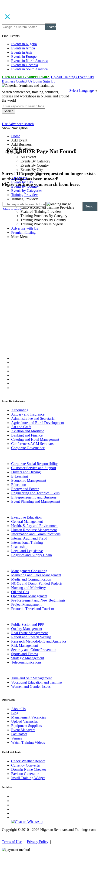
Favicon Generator (25, 774)
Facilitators (19, 734)
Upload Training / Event (69, 77)
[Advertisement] (50, 282)
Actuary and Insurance (27, 414)
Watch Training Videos (28, 742)
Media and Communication (31, 579)
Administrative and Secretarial (33, 418)
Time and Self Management (31, 678)
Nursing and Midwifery (28, 588)
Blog (14, 713)
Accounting (19, 410)
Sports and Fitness (24, 654)
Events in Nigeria (24, 44)
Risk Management (24, 645)
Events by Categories (26, 191)
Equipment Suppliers (26, 726)
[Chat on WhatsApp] (27, 822)
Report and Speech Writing (31, 637)
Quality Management (26, 629)
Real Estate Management (29, 633)
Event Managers (23, 730)
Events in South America (29, 69)
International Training (27, 542)
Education (18, 485)
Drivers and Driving (26, 472)
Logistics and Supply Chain (31, 555)
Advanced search (12, 209)
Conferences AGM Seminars (32, 444)
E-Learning (19, 476)
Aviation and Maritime (27, 431)
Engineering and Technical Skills (35, 493)
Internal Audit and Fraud (29, 538)
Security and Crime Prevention (33, 650)
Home (15, 136)
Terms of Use (12, 842)
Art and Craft (21, 427)
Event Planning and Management (35, 501)
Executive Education (26, 517)
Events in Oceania (24, 65)
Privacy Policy (37, 842)
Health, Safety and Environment (34, 526)
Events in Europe (24, 56)
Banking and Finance (27, 435)
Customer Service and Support (33, 468)
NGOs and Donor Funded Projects (36, 583)
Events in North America (29, 61)
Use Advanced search (18, 124)
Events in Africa (23, 48)
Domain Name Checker (28, 769)
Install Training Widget (28, 778)
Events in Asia (21, 52)
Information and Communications (35, 534)
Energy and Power (25, 489)
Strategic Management (27, 658)
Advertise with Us (24, 228)
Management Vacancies (28, 717)
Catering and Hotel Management (35, 439)
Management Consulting (29, 571)
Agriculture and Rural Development (37, 423)
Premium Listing (23, 232)
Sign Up (49, 81)
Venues (16, 738)
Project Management (26, 604)
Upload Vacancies (24, 721)
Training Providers (24, 195)
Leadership (19, 547)
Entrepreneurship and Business (34, 497)
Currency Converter (25, 765)
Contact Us (24, 81)
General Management (27, 521)
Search (51, 27)
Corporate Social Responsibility (34, 464)
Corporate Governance (28, 448)
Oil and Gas (20, 592)
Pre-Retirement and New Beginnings (38, 600)
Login (37, 81)
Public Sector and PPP (27, 624)
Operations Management (29, 596)
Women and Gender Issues (30, 686)
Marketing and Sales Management (36, 575)
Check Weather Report (28, 761)
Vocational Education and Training (36, 682)
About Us (18, 709)
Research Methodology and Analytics (38, 641)
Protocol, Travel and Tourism (32, 609)
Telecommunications (26, 662)
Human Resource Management (34, 530)
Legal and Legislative (27, 551)
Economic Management (28, 480)
